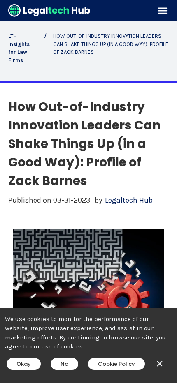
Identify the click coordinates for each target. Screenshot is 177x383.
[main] (88, 191)
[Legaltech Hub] (49, 10)
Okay (23, 364)
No (64, 364)
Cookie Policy (116, 364)
